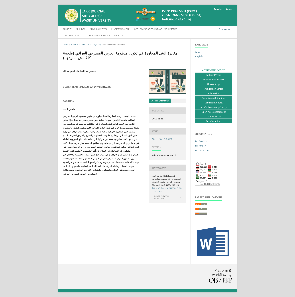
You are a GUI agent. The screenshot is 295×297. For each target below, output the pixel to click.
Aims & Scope (214, 84)
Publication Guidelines (98, 35)
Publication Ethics (214, 88)
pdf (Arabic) (161, 100)
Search (225, 29)
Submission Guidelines (213, 98)
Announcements (98, 29)
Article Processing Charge (213, 107)
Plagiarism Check (120, 29)
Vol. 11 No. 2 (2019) (91, 44)
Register (218, 9)
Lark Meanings (213, 121)
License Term (213, 116)
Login (229, 9)
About (117, 35)
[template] (213, 257)
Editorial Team (213, 74)
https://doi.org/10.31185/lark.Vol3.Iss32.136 (89, 86)
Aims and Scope (73, 35)
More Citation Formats (162, 197)
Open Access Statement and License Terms (155, 29)
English (199, 56)
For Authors (200, 145)
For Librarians (202, 150)
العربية (198, 51)
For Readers (200, 141)
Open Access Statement (214, 111)
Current (67, 29)
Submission (213, 93)
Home (66, 44)
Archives (80, 29)
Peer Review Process (213, 79)
